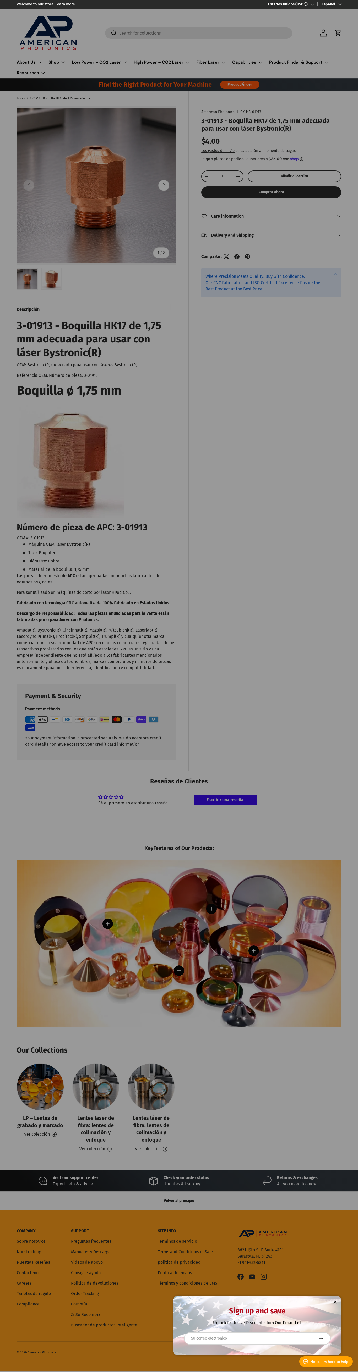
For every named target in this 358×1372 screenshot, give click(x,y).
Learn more (65, 4)
